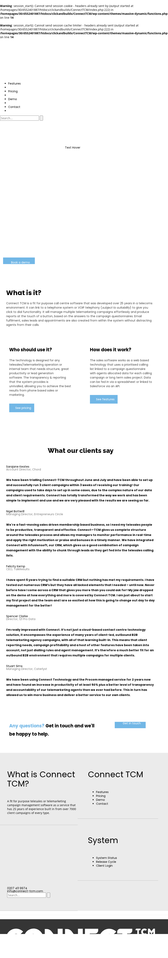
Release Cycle (106, 862)
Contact (102, 804)
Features (102, 792)
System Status (106, 858)
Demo (100, 800)
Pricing (101, 796)
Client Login (104, 866)
